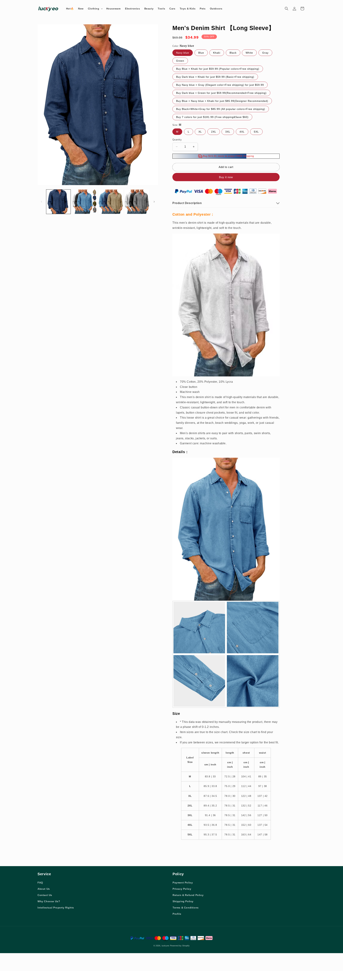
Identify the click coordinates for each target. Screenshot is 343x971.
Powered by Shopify (180, 946)
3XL (227, 131)
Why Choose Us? (49, 901)
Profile (177, 913)
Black (233, 52)
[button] (95, 8)
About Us (44, 888)
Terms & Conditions (186, 907)
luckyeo (165, 946)
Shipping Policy (183, 901)
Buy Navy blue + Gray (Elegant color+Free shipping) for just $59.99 (220, 84)
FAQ (40, 882)
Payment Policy (183, 882)
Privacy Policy (182, 888)
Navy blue (182, 52)
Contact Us (45, 895)
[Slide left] (41, 202)
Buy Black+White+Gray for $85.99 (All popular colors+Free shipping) (220, 109)
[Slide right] (154, 202)
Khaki (216, 52)
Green (180, 60)
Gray (265, 52)
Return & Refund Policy (188, 895)
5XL (256, 131)
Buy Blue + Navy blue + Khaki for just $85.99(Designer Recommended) (222, 101)
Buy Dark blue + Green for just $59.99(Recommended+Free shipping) (221, 92)
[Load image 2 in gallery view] (84, 202)
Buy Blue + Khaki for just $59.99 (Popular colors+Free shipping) (217, 68)
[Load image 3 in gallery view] (111, 202)
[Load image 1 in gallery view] (58, 202)
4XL (242, 131)
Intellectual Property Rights (56, 907)
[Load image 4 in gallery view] (137, 202)
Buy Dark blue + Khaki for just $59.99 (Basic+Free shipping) (215, 76)
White (249, 52)
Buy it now (226, 177)
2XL (213, 131)
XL (200, 131)
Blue (201, 52)
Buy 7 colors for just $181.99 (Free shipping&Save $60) (212, 117)
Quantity (177, 139)
